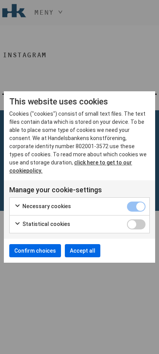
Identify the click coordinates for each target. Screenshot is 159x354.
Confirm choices (35, 251)
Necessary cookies (46, 206)
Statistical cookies (45, 224)
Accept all (82, 251)
